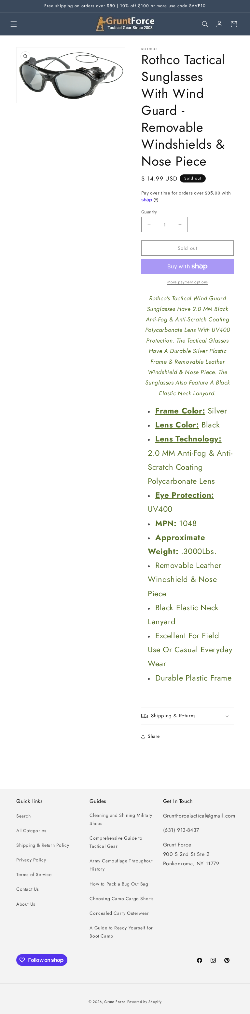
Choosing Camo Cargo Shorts (122, 898)
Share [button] (154, 736)
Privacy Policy (31, 860)
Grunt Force (115, 1001)
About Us (25, 904)
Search (23, 816)
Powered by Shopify (144, 1001)
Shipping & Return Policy (42, 845)
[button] (14, 24)
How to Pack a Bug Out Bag (119, 884)
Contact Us (27, 889)
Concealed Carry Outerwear (119, 913)
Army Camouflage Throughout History (121, 865)
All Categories (31, 830)
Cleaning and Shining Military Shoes (121, 819)
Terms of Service (34, 874)
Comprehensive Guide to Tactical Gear (116, 842)
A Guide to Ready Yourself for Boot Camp (121, 932)
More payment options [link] (187, 282)
